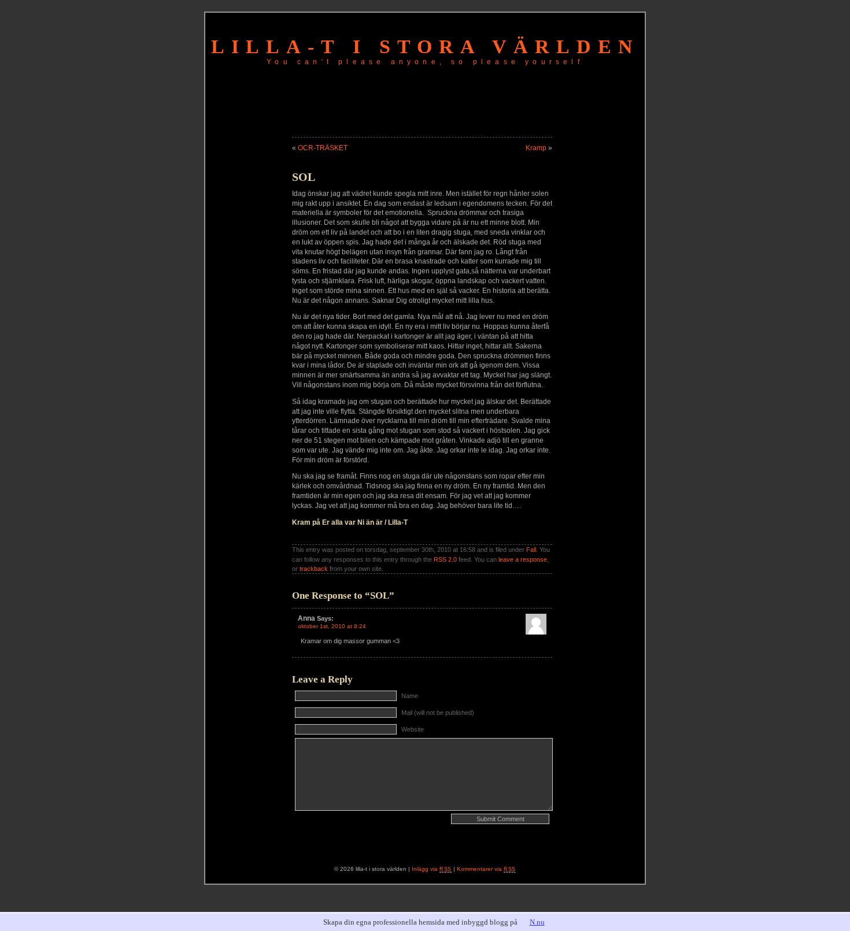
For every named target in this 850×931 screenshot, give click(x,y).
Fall (531, 549)
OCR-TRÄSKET (323, 148)
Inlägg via (432, 869)
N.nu (537, 922)
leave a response (522, 559)
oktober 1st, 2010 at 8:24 (332, 626)
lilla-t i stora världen (425, 46)
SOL (303, 176)
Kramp (536, 148)
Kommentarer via (486, 869)
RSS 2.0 (445, 559)
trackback (314, 568)
